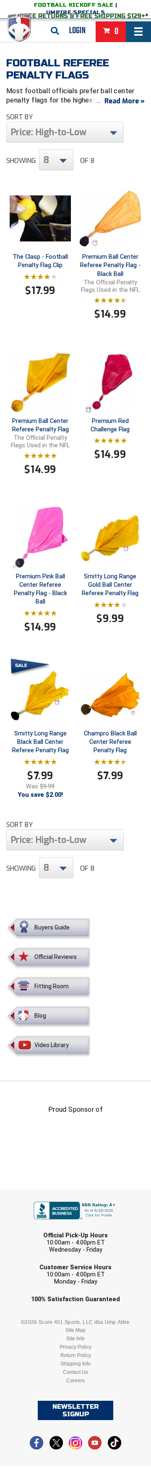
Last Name (36, 1227)
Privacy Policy (75, 1347)
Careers (75, 1381)
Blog (40, 1015)
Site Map (75, 1330)
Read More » (124, 101)
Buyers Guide (52, 927)
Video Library (51, 1045)
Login (77, 31)
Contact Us (75, 1372)
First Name (37, 1194)
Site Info (75, 1339)
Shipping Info (75, 1364)
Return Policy (75, 1355)
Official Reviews (55, 956)
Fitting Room (51, 986)
